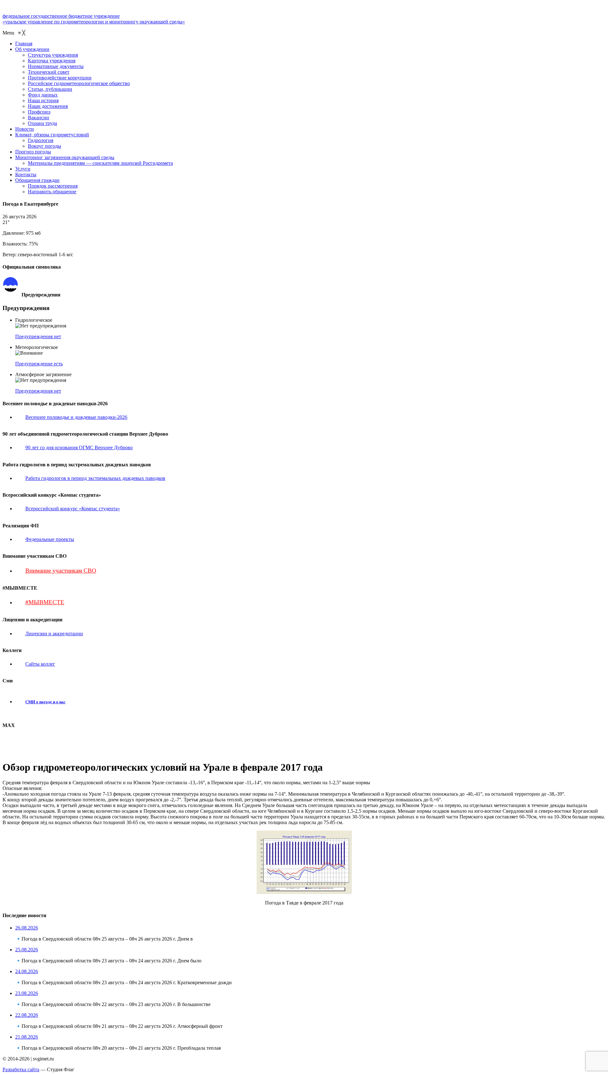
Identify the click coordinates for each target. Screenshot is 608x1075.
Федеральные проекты (49, 539)
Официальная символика (45, 279)
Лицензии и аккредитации (54, 633)
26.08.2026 (26, 927)
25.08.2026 (26, 949)
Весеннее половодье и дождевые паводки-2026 (76, 417)
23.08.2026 (26, 993)
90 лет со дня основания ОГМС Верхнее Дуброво (79, 447)
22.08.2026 (26, 1015)
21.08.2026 (26, 1037)
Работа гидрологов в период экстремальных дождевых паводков (95, 478)
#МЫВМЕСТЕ (44, 602)
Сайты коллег (40, 664)
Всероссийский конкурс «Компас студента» (72, 508)
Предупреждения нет (38, 336)
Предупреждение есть (39, 363)
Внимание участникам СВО (60, 570)
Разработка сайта (21, 1069)
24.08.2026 (26, 971)
